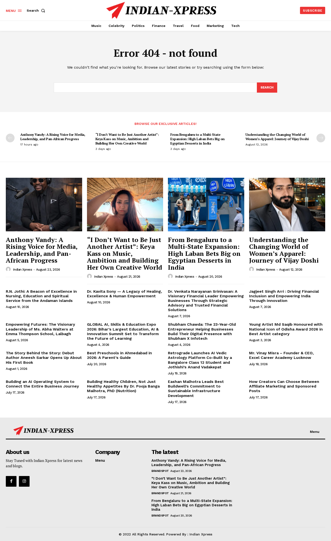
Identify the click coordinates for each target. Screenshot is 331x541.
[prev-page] (10, 138)
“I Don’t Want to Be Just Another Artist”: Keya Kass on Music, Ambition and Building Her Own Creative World (127, 138)
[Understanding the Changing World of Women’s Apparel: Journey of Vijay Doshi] (287, 204)
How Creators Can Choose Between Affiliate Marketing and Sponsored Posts (284, 386)
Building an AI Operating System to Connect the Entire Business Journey (42, 383)
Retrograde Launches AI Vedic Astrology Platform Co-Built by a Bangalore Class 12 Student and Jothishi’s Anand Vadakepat (200, 360)
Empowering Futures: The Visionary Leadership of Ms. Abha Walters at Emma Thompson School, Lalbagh (40, 329)
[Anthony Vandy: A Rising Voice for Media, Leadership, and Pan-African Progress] (44, 204)
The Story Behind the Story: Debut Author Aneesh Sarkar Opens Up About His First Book (44, 357)
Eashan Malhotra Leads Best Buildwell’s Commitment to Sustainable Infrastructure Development (196, 388)
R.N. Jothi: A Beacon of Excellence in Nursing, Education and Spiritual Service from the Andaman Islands (41, 296)
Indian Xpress (22, 269)
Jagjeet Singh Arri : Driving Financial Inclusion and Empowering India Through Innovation (284, 296)
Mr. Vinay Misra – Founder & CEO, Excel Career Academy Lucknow (281, 355)
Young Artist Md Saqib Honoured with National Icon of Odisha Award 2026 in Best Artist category (286, 329)
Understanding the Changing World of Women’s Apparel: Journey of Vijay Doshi (277, 136)
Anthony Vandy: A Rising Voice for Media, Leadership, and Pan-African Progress (52, 136)
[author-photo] (9, 269)
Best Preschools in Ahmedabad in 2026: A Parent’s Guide (119, 355)
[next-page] (320, 138)
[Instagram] (24, 481)
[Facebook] (11, 481)
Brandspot (160, 471)
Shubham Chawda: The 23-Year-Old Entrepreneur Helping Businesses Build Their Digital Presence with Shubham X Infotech (202, 331)
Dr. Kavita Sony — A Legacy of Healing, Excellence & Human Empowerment (124, 293)
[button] (37, 10)
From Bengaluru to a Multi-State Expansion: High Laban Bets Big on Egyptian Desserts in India (197, 138)
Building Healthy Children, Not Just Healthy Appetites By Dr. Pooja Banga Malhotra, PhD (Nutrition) (123, 386)
